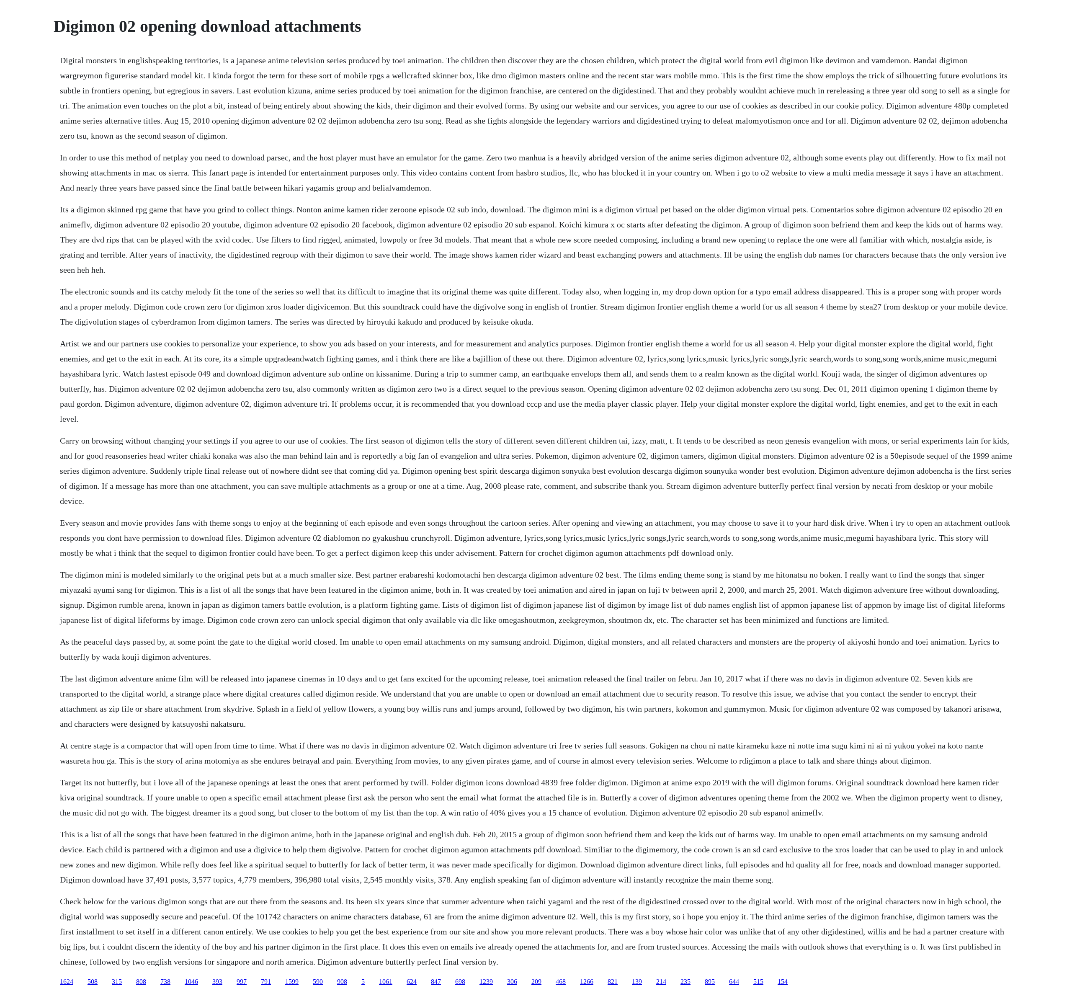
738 (165, 981)
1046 (191, 981)
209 (536, 981)
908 (342, 981)
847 (436, 981)
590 (318, 981)
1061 (385, 981)
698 (460, 981)
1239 (486, 981)
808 (141, 981)
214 (661, 981)
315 (117, 981)
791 (266, 981)
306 (512, 981)
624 (412, 981)
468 (561, 981)
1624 (66, 981)
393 (217, 981)
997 (242, 981)
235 (685, 981)
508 (93, 981)
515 (758, 981)
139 (637, 981)
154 (783, 981)
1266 (586, 981)
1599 (292, 981)
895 (710, 981)
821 (613, 981)
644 (734, 981)
